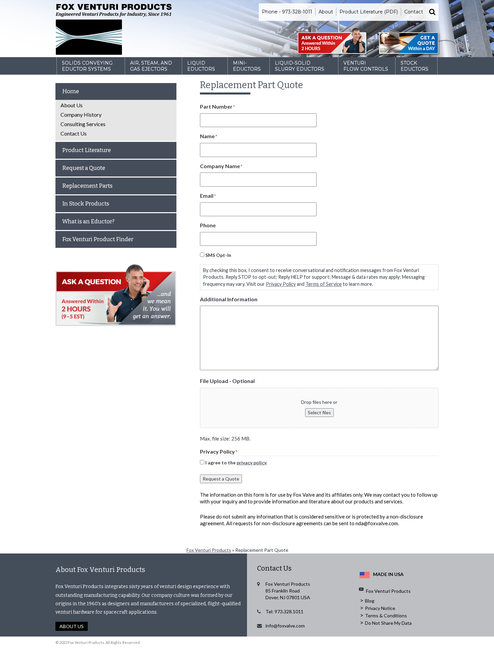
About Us (71, 105)
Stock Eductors (414, 66)
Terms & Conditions (386, 615)
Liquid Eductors (201, 66)
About (326, 12)
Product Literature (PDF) (368, 12)
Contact (413, 12)
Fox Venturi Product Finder (97, 239)
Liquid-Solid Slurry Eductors (299, 66)
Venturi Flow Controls (365, 66)
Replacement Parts (87, 185)
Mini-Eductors (247, 66)
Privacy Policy (281, 284)
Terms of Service (323, 284)
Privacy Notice (380, 608)
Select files (319, 412)
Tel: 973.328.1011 (284, 611)
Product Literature (86, 150)
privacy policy (251, 462)
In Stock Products (85, 203)
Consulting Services (83, 124)
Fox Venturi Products (209, 550)
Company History (80, 114)
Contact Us (73, 133)
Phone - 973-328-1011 (287, 12)
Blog (369, 601)
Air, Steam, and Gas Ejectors (151, 66)
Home (70, 91)
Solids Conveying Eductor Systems (87, 66)
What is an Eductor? (88, 221)
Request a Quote (221, 479)
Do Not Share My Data (388, 623)
